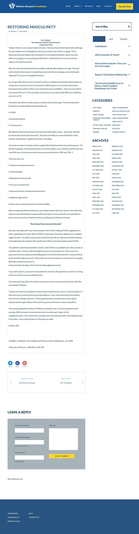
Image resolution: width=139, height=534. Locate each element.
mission (13, 513)
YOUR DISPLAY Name (22, 425)
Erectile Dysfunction (120, 111)
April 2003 (96, 197)
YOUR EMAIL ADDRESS (23, 437)
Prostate (116, 128)
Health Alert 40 (42, 241)
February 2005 (97, 162)
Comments (123, 39)
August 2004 (117, 170)
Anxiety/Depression (120, 108)
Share (17, 366)
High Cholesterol (119, 115)
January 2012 (117, 150)
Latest (111, 39)
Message (52, 425)
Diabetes (96, 111)
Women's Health (118, 132)
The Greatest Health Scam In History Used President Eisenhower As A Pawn (109, 86)
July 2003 (115, 189)
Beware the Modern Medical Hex (111, 74)
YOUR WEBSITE (20, 453)
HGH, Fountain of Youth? (107, 55)
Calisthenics (101, 46)
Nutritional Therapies (102, 125)
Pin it (24, 366)
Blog (31, 513)
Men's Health (117, 121)
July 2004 (95, 174)
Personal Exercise (100, 128)
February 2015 (117, 146)
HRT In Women (66, 381)
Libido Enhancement (120, 118)
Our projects (13, 517)
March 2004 (116, 178)
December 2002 (98, 205)
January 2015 (97, 150)
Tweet (10, 366)
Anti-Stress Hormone (27, 381)
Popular (99, 39)
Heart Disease (98, 115)
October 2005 (117, 154)
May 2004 (95, 178)
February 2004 (97, 181)
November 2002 (118, 205)
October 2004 (97, 170)
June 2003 (96, 193)
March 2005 (116, 158)
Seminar (96, 132)
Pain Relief (116, 125)
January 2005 (117, 162)
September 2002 (118, 209)
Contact (34, 517)
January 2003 (117, 201)
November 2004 (118, 166)
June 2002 (115, 213)
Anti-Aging (23, 31)
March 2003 (116, 197)
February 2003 (97, 201)
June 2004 (115, 174)
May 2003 (115, 193)
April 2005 (96, 158)
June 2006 (96, 154)
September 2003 (118, 185)
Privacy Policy (14, 521)
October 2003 (97, 185)
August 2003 (97, 189)
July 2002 (95, 213)
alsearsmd (14, 31)
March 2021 (96, 146)
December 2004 (98, 166)
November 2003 (118, 181)
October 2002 (97, 209)
